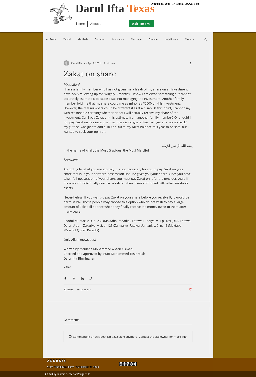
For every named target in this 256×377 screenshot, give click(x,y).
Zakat (67, 266)
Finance (153, 39)
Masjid (67, 39)
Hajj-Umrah (171, 39)
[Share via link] (90, 278)
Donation (100, 39)
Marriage (136, 39)
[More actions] (190, 63)
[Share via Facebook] (65, 278)
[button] (205, 39)
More (188, 39)
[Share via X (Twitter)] (73, 278)
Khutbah (83, 39)
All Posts (51, 39)
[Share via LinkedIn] (82, 278)
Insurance (118, 39)
